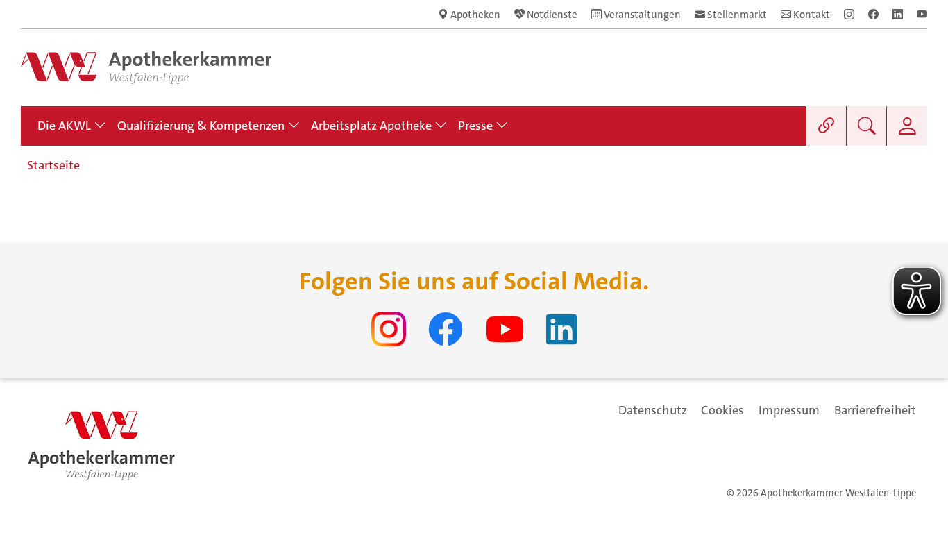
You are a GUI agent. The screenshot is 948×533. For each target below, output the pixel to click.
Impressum (789, 410)
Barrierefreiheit (875, 410)
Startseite (53, 165)
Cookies (723, 410)
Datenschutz (652, 410)
